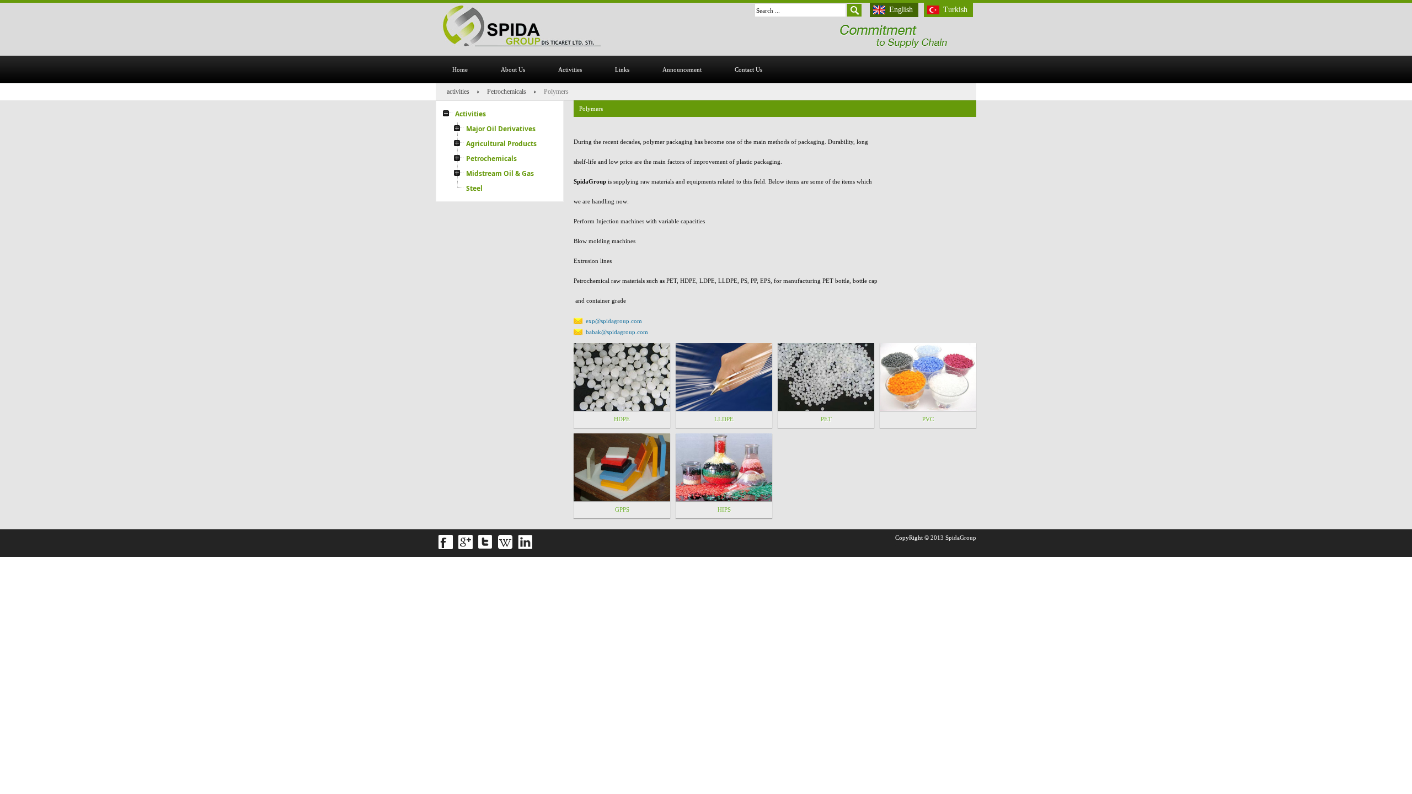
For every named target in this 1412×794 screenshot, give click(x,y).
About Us (513, 69)
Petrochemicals (506, 91)
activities (570, 69)
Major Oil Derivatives (501, 128)
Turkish (955, 10)
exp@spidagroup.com (614, 321)
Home (460, 69)
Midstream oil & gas (500, 173)
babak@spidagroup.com (617, 332)
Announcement (682, 69)
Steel (474, 188)
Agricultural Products (501, 143)
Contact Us (748, 69)
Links (622, 69)
